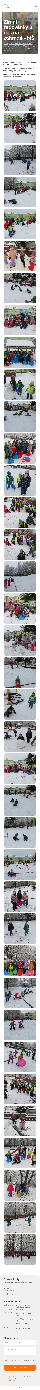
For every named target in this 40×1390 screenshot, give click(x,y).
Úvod (6, 44)
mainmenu (31, 46)
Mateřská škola (10, 48)
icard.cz (28, 1376)
